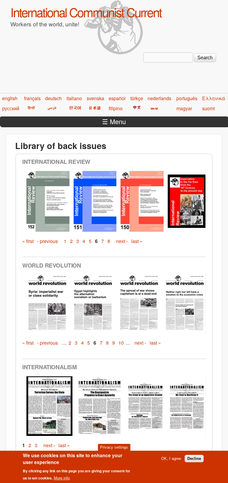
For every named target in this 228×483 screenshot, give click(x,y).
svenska (95, 98)
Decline (194, 458)
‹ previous (47, 241)
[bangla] (153, 108)
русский (10, 108)
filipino (116, 108)
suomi (208, 108)
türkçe (136, 98)
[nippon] (94, 108)
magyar (184, 108)
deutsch (53, 98)
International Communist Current (86, 12)
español (117, 98)
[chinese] (136, 108)
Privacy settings (114, 447)
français (32, 98)
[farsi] (51, 108)
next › (122, 241)
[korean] (73, 108)
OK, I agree (171, 458)
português (186, 98)
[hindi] (30, 108)
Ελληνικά (213, 98)
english (10, 98)
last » (136, 241)
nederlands (159, 98)
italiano (74, 98)
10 (121, 342)
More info (62, 478)
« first (28, 241)
